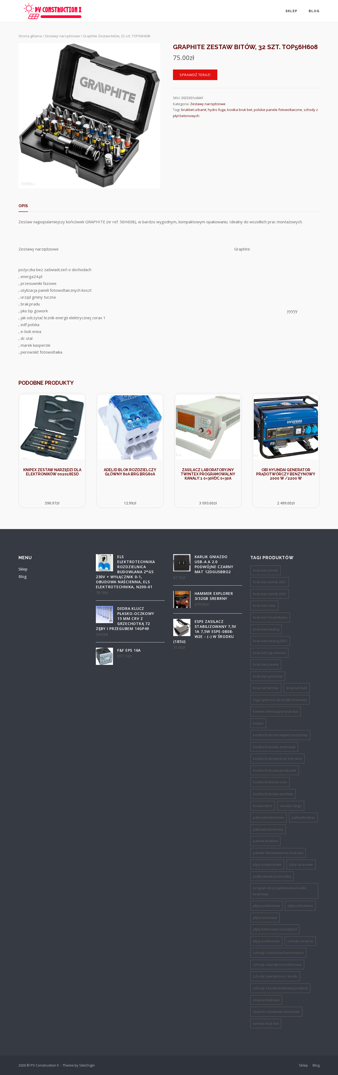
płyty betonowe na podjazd (275, 929)
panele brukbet (265, 840)
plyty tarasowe (301, 864)
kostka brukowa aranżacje (274, 746)
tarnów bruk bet (266, 1023)
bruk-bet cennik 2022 (269, 593)
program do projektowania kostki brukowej (279, 891)
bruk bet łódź (296, 687)
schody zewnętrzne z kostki (275, 976)
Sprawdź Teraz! (195, 74)
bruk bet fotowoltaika (270, 617)
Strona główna (30, 36)
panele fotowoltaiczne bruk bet (278, 852)
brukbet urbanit (193, 109)
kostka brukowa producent (274, 770)
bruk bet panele (266, 664)
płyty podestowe (266, 941)
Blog (314, 11)
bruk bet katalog (266, 629)
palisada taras (303, 817)
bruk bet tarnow (266, 687)
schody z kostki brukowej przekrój (280, 988)
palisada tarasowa (268, 829)
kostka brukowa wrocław (273, 793)
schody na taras (300, 941)
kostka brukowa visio (270, 782)
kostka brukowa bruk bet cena (277, 758)
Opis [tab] (23, 205)
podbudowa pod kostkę (272, 876)
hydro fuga (217, 109)
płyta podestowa (266, 905)
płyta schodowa (300, 905)
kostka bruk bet (239, 109)
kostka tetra (262, 805)
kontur (258, 723)
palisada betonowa (268, 817)
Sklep (291, 11)
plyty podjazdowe (267, 864)
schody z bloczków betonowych (278, 952)
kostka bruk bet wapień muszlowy (280, 735)
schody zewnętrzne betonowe (277, 964)
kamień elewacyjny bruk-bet (275, 711)
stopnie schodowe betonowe (276, 1011)
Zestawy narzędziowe (62, 36)
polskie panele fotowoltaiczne (278, 109)
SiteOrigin (87, 1065)
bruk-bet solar (264, 605)
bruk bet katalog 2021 (270, 640)
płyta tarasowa (265, 917)
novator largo (291, 805)
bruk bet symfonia (267, 676)
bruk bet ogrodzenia (269, 652)
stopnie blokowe (266, 1000)
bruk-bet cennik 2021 (269, 582)
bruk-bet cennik (265, 570)
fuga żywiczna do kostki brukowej (280, 699)
